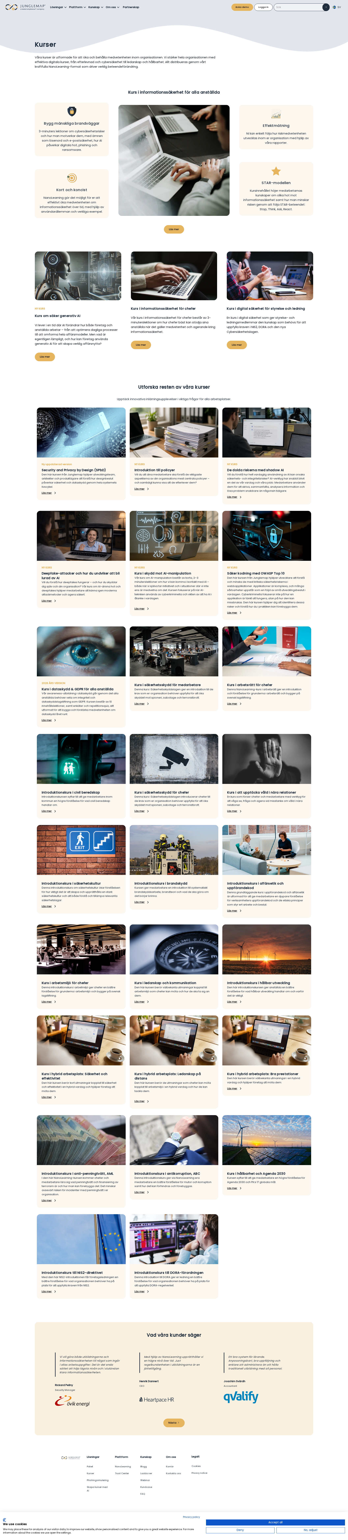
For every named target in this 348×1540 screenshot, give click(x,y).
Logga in (263, 7)
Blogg (143, 1466)
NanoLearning (123, 1466)
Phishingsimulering (98, 1480)
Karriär (170, 1466)
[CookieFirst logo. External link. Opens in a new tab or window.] (4, 1520)
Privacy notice (199, 1473)
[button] (58, 7)
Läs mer (174, 229)
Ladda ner (146, 1473)
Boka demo (242, 7)
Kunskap (94, 7)
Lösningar (56, 7)
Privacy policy (191, 1517)
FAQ (142, 1493)
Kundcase (146, 1487)
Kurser (90, 1473)
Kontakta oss (173, 1473)
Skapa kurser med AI (97, 1488)
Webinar (145, 1480)
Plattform (75, 7)
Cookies (196, 1466)
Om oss (111, 7)
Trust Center (122, 1473)
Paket (90, 1466)
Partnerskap (131, 7)
